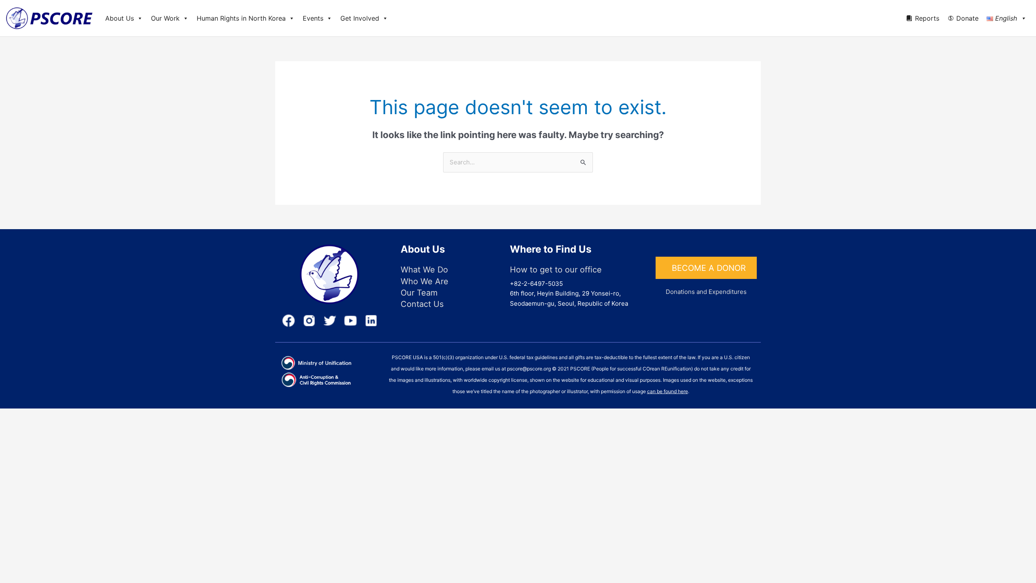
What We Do (424, 269)
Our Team (419, 293)
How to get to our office (556, 269)
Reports (927, 18)
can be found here (667, 391)
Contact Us (422, 304)
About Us (119, 18)
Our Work (165, 18)
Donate (967, 18)
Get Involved (359, 18)
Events (313, 18)
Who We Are (424, 281)
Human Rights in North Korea (241, 18)
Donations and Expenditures (706, 292)
